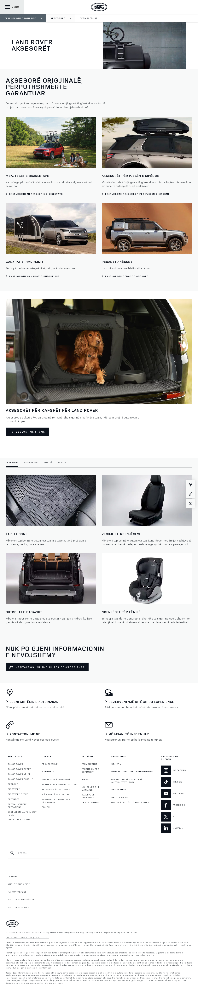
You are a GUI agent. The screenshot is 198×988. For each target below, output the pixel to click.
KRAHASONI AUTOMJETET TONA (59, 784)
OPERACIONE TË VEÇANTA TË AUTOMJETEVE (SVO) (127, 780)
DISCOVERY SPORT (18, 794)
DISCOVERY (14, 789)
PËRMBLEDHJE (50, 764)
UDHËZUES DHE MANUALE (91, 788)
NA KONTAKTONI (120, 797)
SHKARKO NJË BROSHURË (56, 779)
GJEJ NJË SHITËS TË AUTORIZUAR (130, 802)
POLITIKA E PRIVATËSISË (21, 899)
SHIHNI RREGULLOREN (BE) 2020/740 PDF (27, 937)
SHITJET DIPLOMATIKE (20, 819)
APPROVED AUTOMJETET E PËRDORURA (56, 801)
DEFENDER (13, 799)
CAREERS (13, 876)
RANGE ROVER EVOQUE (20, 779)
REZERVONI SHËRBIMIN (88, 796)
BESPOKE (13, 784)
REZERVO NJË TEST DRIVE (56, 789)
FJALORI (46, 807)
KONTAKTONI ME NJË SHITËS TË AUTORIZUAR (50, 667)
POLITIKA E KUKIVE (18, 907)
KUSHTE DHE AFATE (19, 884)
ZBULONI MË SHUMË (30, 431)
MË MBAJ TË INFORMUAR (55, 794)
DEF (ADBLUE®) (90, 802)
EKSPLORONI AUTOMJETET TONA (22, 813)
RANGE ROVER (15, 764)
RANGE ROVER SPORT (19, 769)
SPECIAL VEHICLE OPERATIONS (17, 805)
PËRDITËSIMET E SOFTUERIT (90, 770)
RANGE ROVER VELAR (19, 774)
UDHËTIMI (116, 764)
